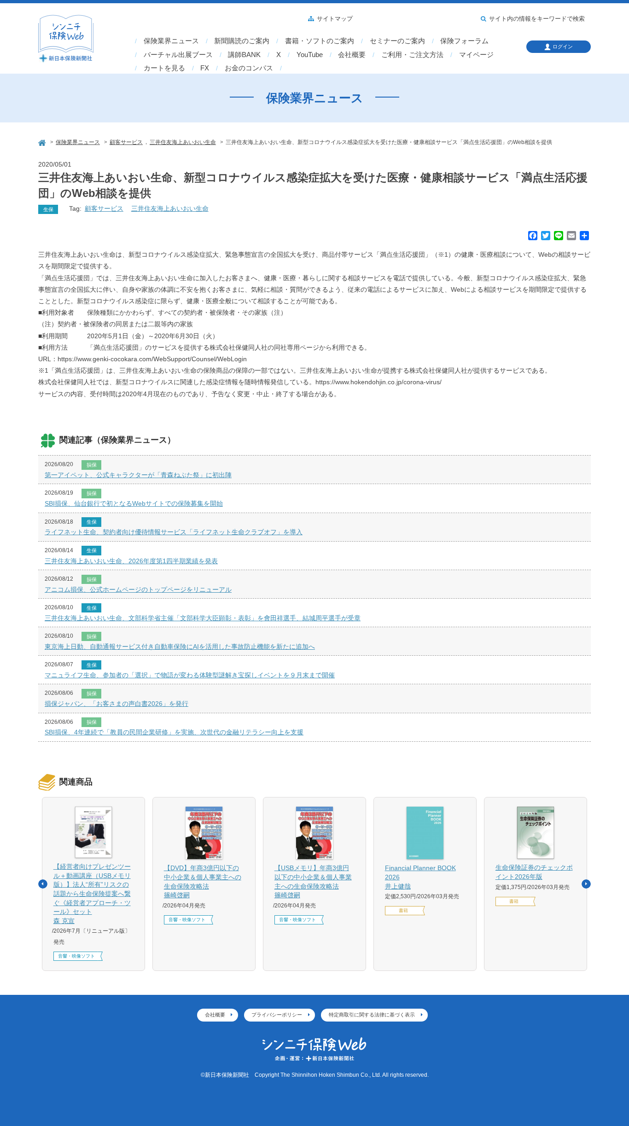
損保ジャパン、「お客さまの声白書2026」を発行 (116, 703)
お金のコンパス (249, 68)
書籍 (403, 910)
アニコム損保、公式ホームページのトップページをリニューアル (138, 589)
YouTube (310, 54)
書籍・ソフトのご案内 (319, 41)
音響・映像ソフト (76, 956)
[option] (93, 884)
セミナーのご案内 (397, 41)
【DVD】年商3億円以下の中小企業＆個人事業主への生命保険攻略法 (202, 881)
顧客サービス (104, 208)
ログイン (563, 46)
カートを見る (164, 68)
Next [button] (586, 884)
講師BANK (244, 54)
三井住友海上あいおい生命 (170, 208)
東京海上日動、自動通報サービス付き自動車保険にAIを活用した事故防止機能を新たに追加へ (180, 646)
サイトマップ (335, 19)
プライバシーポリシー (276, 1014)
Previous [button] (42, 884)
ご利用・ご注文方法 (412, 54)
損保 (92, 465)
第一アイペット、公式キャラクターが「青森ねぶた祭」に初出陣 (138, 475)
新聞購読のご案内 (241, 41)
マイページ (476, 54)
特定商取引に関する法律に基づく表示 (372, 1014)
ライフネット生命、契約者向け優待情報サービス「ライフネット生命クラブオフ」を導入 (174, 532)
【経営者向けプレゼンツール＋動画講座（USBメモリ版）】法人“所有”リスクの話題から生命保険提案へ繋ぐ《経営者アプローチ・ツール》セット (92, 893)
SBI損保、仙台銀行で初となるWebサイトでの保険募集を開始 (134, 503)
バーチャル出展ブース (178, 54)
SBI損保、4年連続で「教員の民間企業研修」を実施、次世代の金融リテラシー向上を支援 (174, 732)
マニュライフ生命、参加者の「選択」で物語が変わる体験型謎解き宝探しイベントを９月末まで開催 (190, 675)
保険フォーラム (464, 41)
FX (204, 68)
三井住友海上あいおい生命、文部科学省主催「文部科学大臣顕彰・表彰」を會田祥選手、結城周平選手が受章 (203, 618)
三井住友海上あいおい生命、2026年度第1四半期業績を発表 (131, 561)
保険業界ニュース (171, 41)
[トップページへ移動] (42, 141)
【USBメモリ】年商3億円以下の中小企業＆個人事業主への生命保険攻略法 (313, 881)
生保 (48, 209)
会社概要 (352, 54)
